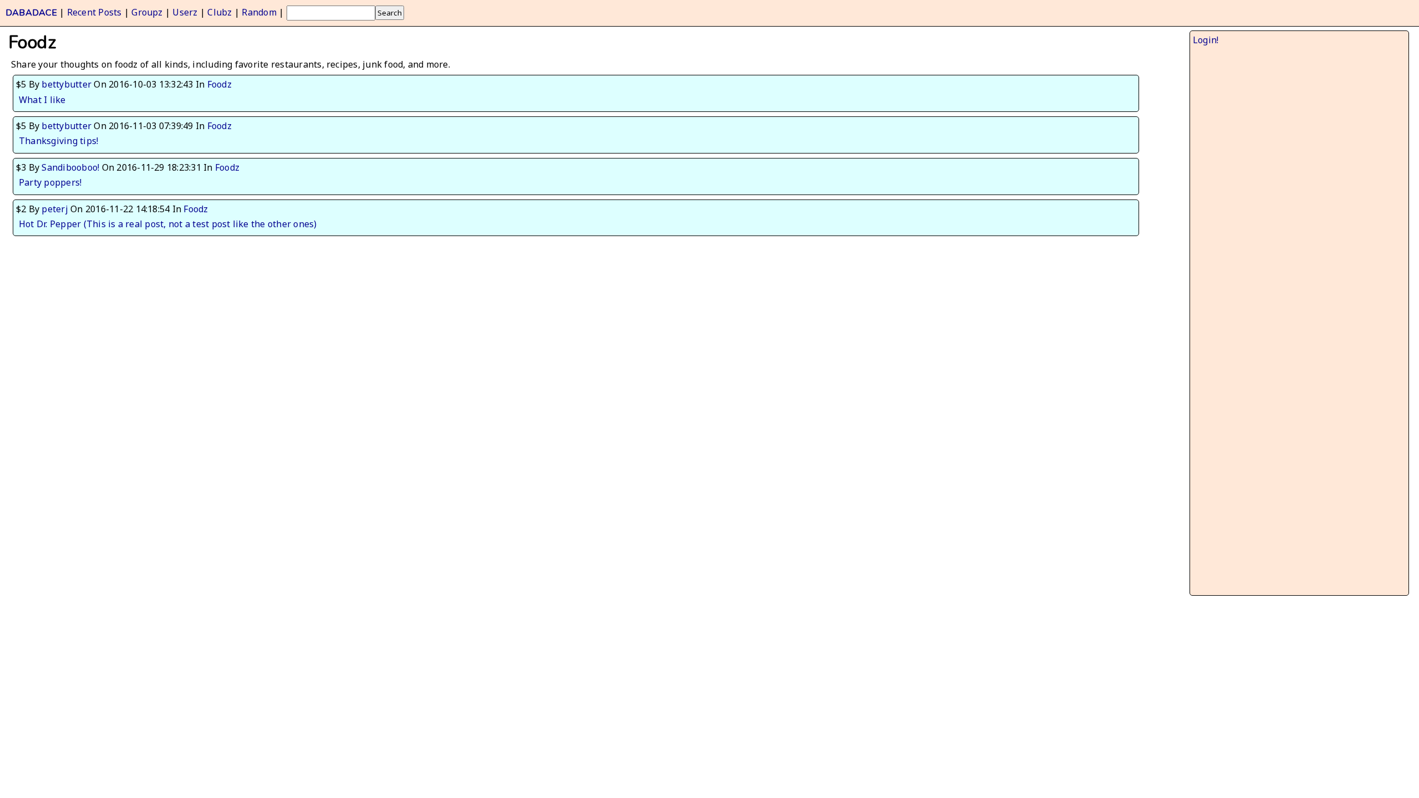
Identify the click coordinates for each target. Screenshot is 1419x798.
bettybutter (66, 84)
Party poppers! (50, 182)
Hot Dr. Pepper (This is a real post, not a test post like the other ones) (168, 224)
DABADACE (31, 13)
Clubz (219, 12)
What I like (42, 100)
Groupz (146, 12)
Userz (184, 12)
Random (259, 12)
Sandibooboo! (70, 167)
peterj (55, 209)
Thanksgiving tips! (58, 141)
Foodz (219, 84)
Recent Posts (94, 12)
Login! (1205, 40)
